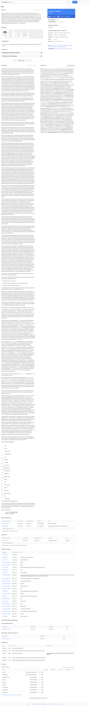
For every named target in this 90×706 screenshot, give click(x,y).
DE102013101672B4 (6, 593)
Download (66, 667)
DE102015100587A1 (6, 562)
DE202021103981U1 (6, 581)
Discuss (70, 48)
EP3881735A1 (5, 540)
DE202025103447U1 (6, 598)
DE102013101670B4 (6, 583)
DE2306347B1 (5, 557)
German (57, 19)
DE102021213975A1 (6, 586)
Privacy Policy (55, 704)
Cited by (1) (60, 45)
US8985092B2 (5, 526)
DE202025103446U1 (6, 608)
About (29, 704)
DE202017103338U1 (6, 588)
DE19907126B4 (5, 601)
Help (61, 704)
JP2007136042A (5, 523)
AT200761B (4, 596)
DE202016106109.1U (6, 629)
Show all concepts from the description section (12, 694)
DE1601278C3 (5, 567)
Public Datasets (43, 704)
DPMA (66, 48)
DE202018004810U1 (6, 578)
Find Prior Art (61, 16)
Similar (68, 16)
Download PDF (53, 16)
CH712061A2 (5, 572)
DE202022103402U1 (6, 606)
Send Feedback (35, 704)
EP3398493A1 (5, 569)
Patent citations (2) (54, 45)
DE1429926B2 (5, 554)
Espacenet (56, 48)
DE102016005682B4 (6, 575)
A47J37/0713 (6, 44)
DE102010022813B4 (6, 611)
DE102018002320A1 (6, 603)
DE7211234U (5, 559)
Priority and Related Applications (60, 46)
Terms (50, 704)
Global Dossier (62, 48)
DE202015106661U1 (6, 564)
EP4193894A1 (5, 616)
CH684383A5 (5, 591)
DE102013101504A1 (6, 613)
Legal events (66, 45)
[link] (22, 45)
